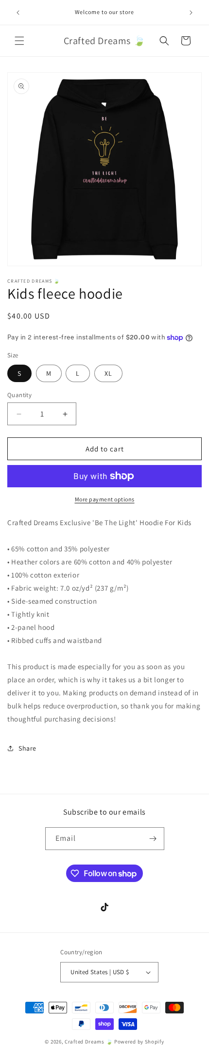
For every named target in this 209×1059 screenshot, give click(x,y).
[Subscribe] (153, 838)
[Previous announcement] (18, 12)
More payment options (105, 499)
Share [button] (27, 748)
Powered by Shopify (139, 1041)
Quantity (19, 395)
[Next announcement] (191, 12)
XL (108, 373)
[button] (19, 40)
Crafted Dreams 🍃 (89, 1041)
